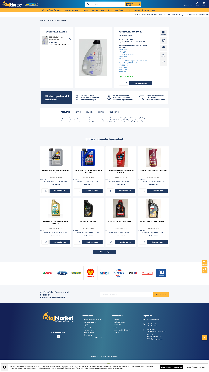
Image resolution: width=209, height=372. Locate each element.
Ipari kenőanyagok (90, 322)
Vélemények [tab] (114, 112)
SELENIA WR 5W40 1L (88, 221)
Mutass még (104, 252)
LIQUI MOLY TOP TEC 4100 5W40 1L (55, 171)
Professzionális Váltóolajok (93, 338)
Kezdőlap (42, 20)
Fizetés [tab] (101, 112)
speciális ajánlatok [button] (141, 10)
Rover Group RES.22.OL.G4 (128, 63)
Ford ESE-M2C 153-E (126, 54)
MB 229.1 (122, 59)
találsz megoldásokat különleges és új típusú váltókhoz (138, 15)
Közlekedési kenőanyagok (92, 320)
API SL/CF (122, 52)
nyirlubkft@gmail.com (153, 319)
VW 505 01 (123, 72)
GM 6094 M (123, 56)
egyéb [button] (128, 10)
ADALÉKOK (88, 327)
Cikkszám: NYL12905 (55, 39)
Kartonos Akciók (89, 330)
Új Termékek (88, 335)
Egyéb (86, 325)
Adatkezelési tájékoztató (123, 330)
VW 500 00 (123, 65)
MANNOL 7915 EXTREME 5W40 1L (153, 170)
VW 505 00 (123, 69)
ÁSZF (116, 327)
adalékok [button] (119, 10)
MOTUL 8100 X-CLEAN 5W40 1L (120, 221)
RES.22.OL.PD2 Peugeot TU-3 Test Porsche (133, 61)
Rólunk (117, 320)
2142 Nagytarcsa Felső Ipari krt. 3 (156, 331)
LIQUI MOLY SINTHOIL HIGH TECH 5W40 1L (88, 171)
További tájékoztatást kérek (195, 367)
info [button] (153, 10)
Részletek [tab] (65, 112)
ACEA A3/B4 (123, 50)
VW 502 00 (123, 67)
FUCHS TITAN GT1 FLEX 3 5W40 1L (153, 221)
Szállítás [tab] (89, 112)
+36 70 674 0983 (152, 325)
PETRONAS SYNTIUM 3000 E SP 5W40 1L (55, 222)
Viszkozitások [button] (106, 10)
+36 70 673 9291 (151, 324)
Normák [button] (95, 10)
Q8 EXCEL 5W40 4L (55, 37)
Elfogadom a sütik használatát (171, 367)
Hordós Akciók (89, 333)
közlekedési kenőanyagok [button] (52, 10)
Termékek (50, 20)
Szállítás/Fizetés (120, 322)
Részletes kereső (129, 4)
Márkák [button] (85, 10)
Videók (117, 333)
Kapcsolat (118, 325)
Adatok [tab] (78, 112)
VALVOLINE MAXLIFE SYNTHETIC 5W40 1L (121, 171)
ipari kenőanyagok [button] (72, 10)
